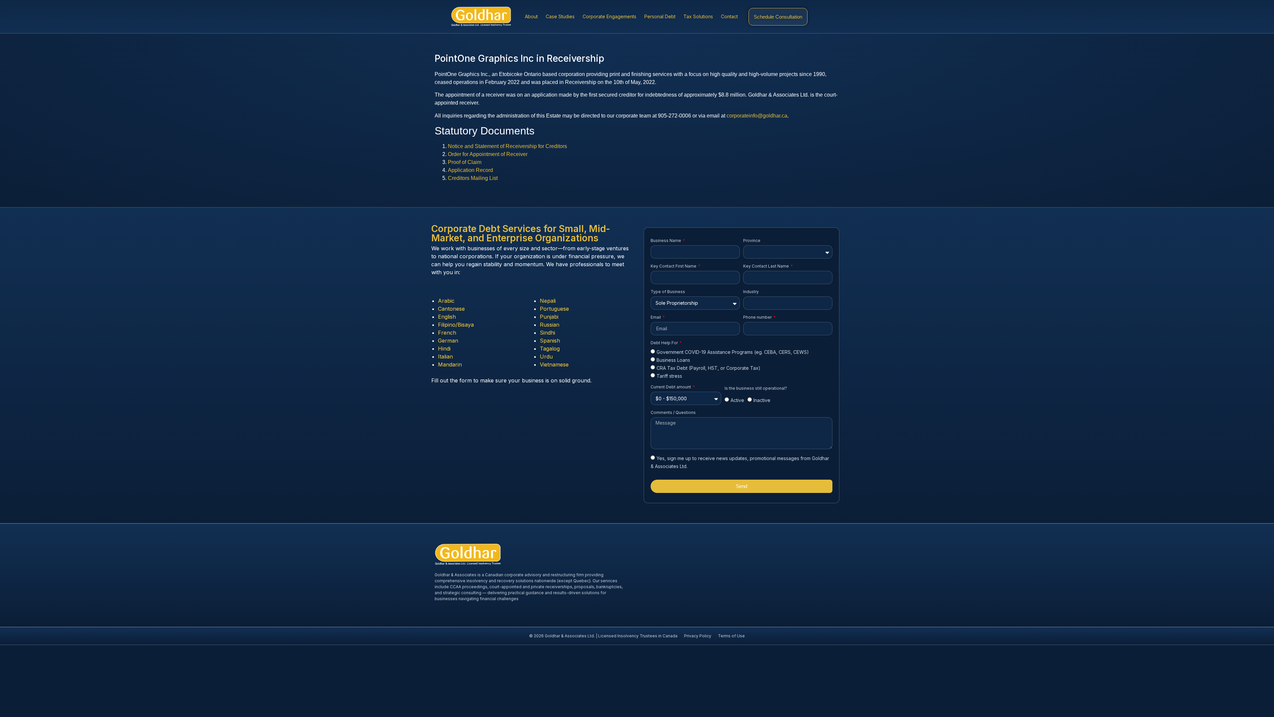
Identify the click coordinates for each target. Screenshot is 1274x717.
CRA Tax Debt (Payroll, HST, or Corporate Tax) (708, 368)
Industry (751, 291)
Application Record (470, 170)
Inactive (761, 400)
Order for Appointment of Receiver (488, 154)
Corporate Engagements (609, 16)
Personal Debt (659, 16)
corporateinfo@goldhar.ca (757, 116)
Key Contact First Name (674, 266)
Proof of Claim (464, 162)
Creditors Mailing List (473, 178)
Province (751, 240)
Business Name (666, 240)
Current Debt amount (671, 386)
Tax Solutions (698, 16)
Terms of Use (731, 635)
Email (656, 317)
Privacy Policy (697, 635)
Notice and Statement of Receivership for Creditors (507, 146)
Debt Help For (665, 342)
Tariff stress (669, 376)
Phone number (758, 317)
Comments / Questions (673, 412)
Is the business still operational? (756, 388)
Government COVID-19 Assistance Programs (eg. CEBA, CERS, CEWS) (733, 352)
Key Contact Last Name (766, 266)
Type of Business (668, 291)
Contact (729, 16)
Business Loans (673, 360)
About (531, 16)
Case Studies (560, 16)
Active (737, 400)
